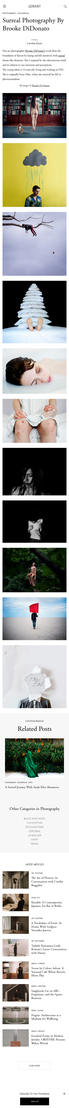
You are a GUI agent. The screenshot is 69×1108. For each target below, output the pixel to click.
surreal (61, 55)
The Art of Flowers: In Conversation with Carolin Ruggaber (47, 881)
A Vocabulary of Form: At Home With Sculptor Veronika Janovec (46, 926)
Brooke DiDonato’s (35, 51)
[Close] (64, 1094)
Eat (38, 898)
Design (34, 963)
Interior (41, 963)
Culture (40, 1010)
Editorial (34, 831)
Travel (35, 844)
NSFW (30, 782)
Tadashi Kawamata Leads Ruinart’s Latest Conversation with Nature (48, 949)
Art (32, 873)
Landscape (34, 835)
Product (41, 1031)
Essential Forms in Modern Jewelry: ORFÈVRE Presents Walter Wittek (48, 1039)
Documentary (34, 827)
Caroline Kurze (34, 43)
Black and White (34, 818)
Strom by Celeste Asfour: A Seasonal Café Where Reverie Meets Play (48, 971)
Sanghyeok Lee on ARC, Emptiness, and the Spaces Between (46, 994)
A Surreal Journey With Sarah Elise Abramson (32, 787)
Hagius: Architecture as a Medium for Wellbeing (46, 1017)
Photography (9, 13)
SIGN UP (34, 1101)
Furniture (42, 986)
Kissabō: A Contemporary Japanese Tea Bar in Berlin (46, 904)
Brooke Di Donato (41, 85)
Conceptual (23, 13)
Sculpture (39, 873)
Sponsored (39, 941)
